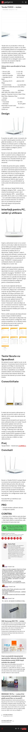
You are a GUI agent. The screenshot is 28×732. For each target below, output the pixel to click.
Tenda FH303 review (17, 535)
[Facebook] (2, 538)
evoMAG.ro (22, 446)
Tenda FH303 (10, 535)
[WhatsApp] (5, 538)
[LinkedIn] (17, 538)
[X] (8, 538)
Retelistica (8, 533)
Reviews (13, 533)
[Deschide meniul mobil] (26, 2)
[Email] (20, 538)
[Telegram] (14, 538)
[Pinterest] (11, 538)
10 (16, 9)
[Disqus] (14, 583)
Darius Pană (5, 9)
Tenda (5, 535)
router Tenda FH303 (12, 534)
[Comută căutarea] (23, 2)
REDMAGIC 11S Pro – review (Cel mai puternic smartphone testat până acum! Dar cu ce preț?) (13, 696)
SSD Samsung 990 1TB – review (12, 621)
